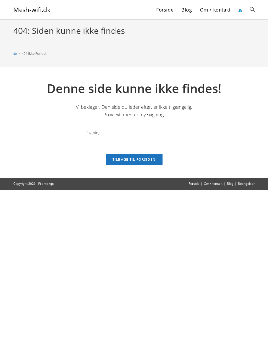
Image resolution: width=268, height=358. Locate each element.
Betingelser (246, 183)
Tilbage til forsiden (134, 159)
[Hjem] (15, 53)
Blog (230, 183)
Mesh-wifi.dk (32, 9)
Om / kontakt (213, 183)
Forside (194, 183)
